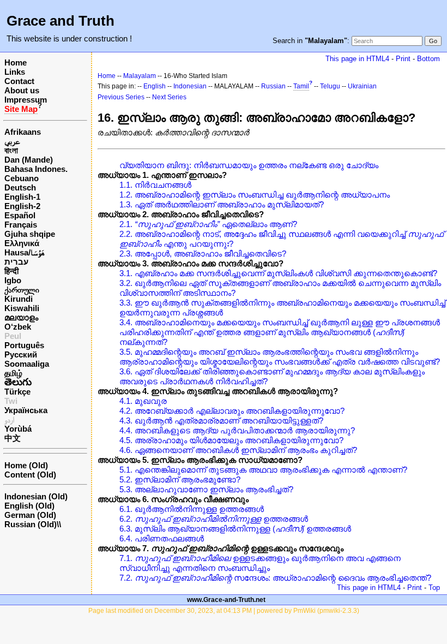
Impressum (25, 99)
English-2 (22, 206)
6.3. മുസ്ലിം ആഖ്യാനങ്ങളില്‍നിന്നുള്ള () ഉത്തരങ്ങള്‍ (235, 528)
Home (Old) (26, 465)
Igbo (12, 280)
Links (14, 71)
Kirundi (18, 298)
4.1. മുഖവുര (143, 401)
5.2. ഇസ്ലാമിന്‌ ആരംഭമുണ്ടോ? (179, 479)
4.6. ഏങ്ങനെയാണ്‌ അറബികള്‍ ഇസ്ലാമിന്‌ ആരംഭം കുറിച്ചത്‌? (238, 450)
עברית (16, 261)
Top (434, 587)
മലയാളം (21, 317)
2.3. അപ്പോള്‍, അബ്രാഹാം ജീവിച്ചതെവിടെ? (202, 253)
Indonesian (190, 86)
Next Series (169, 97)
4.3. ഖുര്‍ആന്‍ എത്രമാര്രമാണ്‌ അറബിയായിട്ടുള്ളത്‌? (221, 420)
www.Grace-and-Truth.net (226, 600)
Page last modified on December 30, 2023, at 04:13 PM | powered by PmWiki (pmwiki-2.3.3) (223, 611)
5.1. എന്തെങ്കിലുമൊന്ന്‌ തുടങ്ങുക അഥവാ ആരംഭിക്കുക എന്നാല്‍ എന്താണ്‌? (263, 469)
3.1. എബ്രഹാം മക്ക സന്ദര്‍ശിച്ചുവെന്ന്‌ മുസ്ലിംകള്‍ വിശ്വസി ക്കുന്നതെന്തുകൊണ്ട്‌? (278, 273)
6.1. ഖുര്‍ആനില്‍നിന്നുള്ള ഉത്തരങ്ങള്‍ (191, 509)
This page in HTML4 (357, 59)
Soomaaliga (26, 363)
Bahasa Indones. (36, 169)
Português (24, 345)
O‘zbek (17, 326)
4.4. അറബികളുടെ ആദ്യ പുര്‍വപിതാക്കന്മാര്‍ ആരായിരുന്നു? (237, 430)
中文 (12, 438)
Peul (12, 336)
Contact (19, 81)
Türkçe (17, 391)
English (154, 86)
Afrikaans (22, 131)
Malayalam (139, 76)
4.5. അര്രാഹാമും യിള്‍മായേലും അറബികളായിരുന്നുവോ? (231, 440)
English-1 (22, 196)
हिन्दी (11, 271)
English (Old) (29, 505)
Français (20, 224)
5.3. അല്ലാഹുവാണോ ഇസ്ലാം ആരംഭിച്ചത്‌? (206, 489)
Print (403, 59)
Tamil (301, 86)
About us (21, 90)
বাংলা (11, 150)
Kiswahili (21, 308)
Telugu (330, 86)
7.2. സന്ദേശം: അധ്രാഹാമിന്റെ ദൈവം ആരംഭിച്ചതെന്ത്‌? (275, 577)
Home (15, 62)
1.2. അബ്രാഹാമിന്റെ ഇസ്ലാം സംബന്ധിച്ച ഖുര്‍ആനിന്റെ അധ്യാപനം (254, 194)
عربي (12, 141)
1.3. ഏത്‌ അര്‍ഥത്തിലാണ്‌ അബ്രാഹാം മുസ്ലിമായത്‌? (221, 204)
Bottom (428, 59)
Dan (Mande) (28, 159)
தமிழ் (13, 373)
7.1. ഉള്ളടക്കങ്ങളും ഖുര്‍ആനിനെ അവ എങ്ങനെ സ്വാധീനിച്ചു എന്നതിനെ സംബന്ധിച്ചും (260, 563)
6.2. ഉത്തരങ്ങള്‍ (213, 518)
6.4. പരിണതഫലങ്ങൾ (161, 538)
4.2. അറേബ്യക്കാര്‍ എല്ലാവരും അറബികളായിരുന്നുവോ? (232, 410)
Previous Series (121, 97)
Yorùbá (18, 428)
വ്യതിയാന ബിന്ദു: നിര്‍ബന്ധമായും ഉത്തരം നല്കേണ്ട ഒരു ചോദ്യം (248, 165)
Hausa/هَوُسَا (24, 252)
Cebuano (21, 178)
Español (19, 215)
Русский (20, 354)
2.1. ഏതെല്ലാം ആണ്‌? (208, 224)
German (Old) (30, 515)
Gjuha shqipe (29, 233)
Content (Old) (30, 474)
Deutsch (20, 187)
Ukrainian (362, 86)
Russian (273, 86)
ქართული (21, 289)
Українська (25, 410)
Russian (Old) (30, 524)
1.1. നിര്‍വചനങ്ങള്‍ (155, 184)
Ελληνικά (21, 243)
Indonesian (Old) (36, 496)
